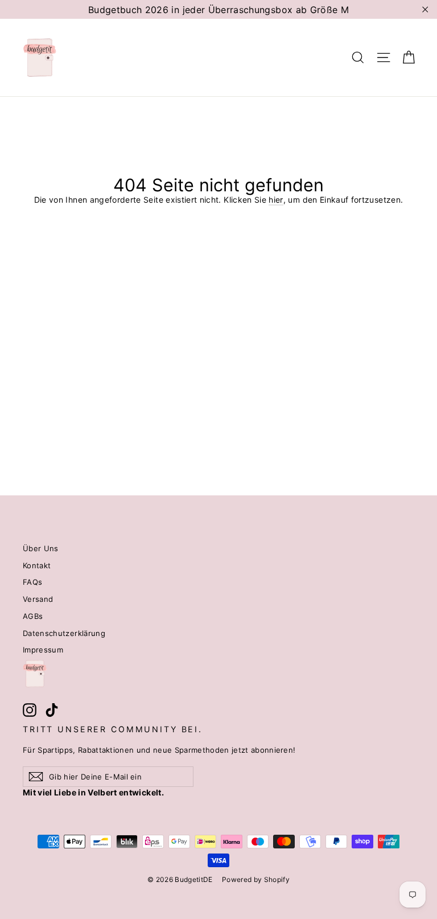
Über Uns (41, 548)
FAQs (32, 581)
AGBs (33, 616)
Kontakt (37, 565)
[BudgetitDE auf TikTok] (52, 710)
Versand (38, 599)
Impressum (43, 649)
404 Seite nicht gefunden (218, 185)
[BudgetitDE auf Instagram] (29, 710)
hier (276, 199)
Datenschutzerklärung (64, 633)
